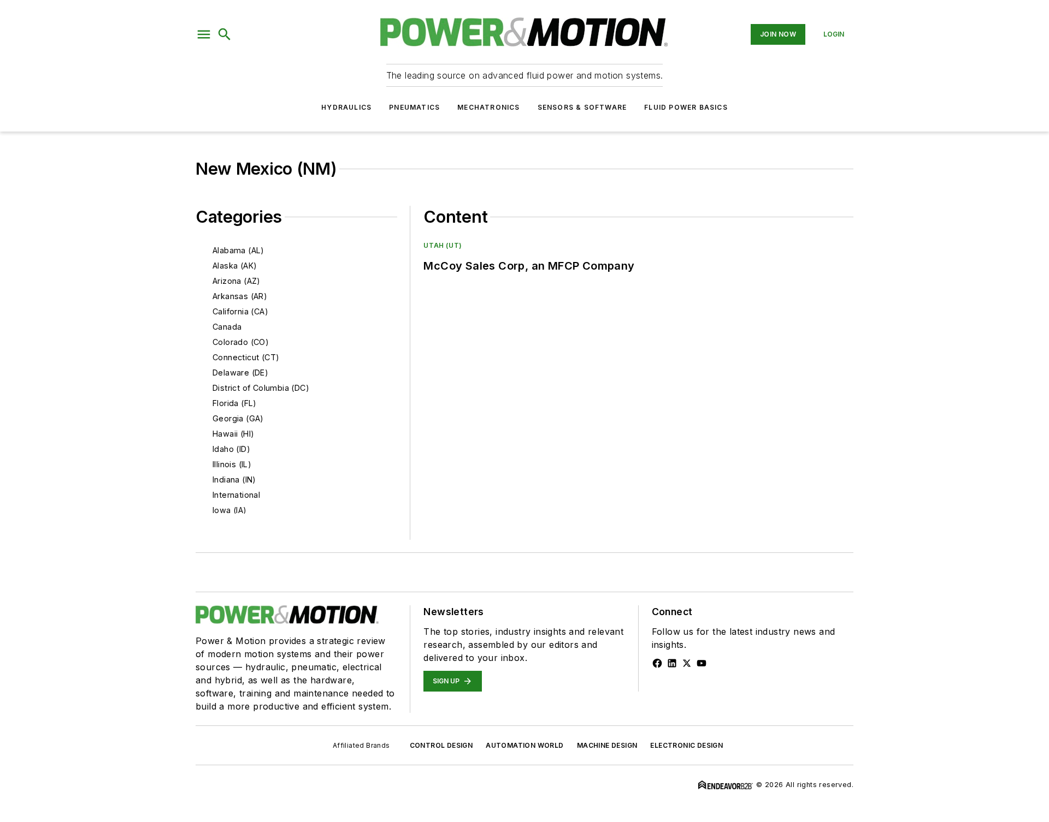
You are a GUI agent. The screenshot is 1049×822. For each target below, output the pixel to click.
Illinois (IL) (232, 464)
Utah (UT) (442, 245)
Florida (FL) (235, 403)
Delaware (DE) (240, 372)
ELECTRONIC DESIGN (686, 745)
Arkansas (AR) (240, 296)
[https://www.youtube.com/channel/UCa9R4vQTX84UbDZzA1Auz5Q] (701, 663)
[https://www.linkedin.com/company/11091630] (672, 663)
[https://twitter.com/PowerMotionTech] (686, 663)
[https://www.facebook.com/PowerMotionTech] (657, 663)
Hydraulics (346, 107)
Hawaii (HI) (233, 433)
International (236, 494)
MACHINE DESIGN (607, 745)
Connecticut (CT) (246, 357)
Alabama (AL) (238, 250)
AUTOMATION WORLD (524, 745)
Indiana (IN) (234, 479)
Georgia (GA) (238, 418)
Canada (227, 326)
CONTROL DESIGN (441, 745)
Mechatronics (488, 107)
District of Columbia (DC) (261, 387)
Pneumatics (414, 107)
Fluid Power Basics (686, 107)
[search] (224, 34)
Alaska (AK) (235, 265)
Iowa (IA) (230, 510)
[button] (204, 34)
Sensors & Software (582, 107)
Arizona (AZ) (237, 280)
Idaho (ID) (231, 449)
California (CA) (240, 311)
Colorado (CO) (241, 342)
